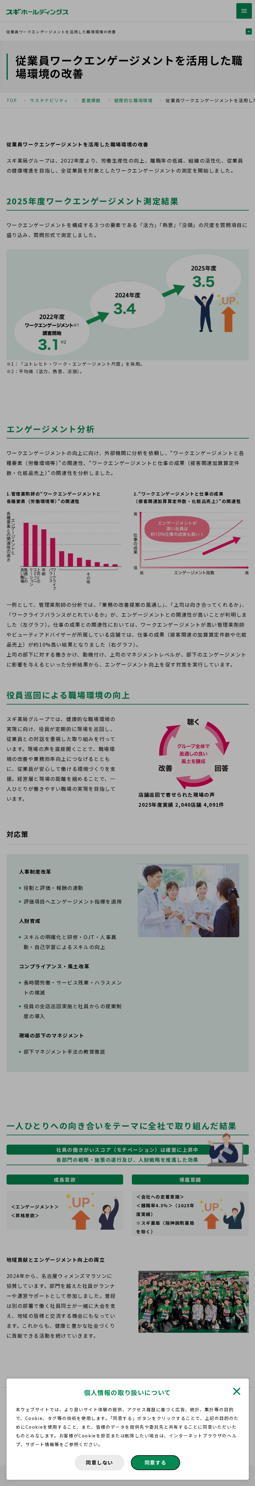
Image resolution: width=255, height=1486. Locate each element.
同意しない (99, 1462)
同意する (155, 1462)
